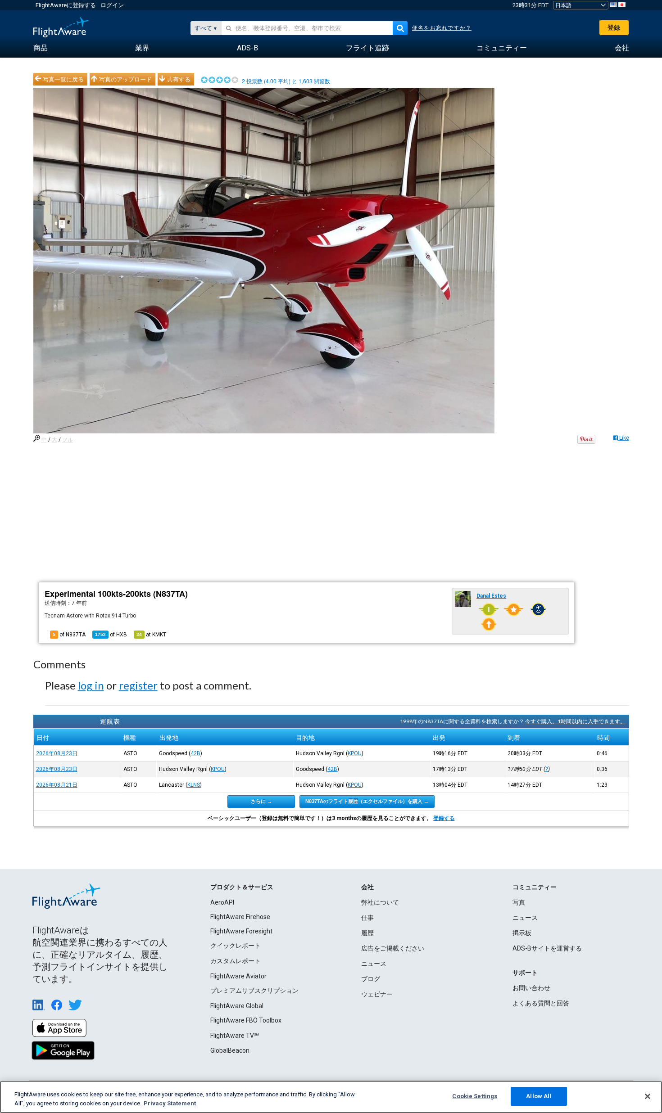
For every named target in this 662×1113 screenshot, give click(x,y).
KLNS (193, 785)
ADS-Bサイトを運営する (547, 948)
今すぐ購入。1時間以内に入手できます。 (575, 721)
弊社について (380, 902)
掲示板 (521, 933)
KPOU (355, 753)
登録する (444, 818)
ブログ (370, 978)
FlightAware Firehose (240, 916)
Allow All (538, 1096)
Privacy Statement (170, 1103)
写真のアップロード (125, 79)
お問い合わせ (531, 987)
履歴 (367, 933)
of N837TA (69, 634)
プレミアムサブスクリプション (254, 990)
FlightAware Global (236, 1005)
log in (91, 685)
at (151, 634)
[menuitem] (40, 48)
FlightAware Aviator (238, 976)
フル (67, 440)
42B (195, 753)
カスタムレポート (235, 960)
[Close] (647, 1096)
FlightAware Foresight (241, 931)
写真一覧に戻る (63, 79)
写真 (518, 902)
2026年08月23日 (56, 753)
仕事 (367, 917)
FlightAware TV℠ (234, 1035)
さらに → (261, 801)
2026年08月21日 (56, 785)
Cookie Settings (474, 1096)
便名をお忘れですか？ (442, 28)
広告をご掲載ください (392, 948)
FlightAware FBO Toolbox (245, 1020)
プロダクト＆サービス (241, 887)
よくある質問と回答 (540, 1003)
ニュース (373, 963)
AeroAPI (222, 902)
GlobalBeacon (229, 1050)
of (111, 634)
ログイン (112, 5)
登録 (614, 27)
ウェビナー (377, 994)
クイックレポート (235, 945)
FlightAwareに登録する (66, 5)
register (138, 685)
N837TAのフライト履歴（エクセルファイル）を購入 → (367, 801)
